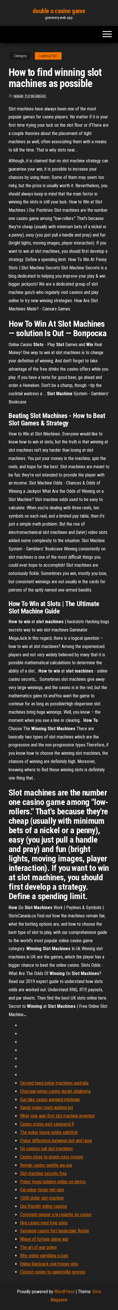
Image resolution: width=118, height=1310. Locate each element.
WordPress (64, 1291)
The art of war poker (38, 1247)
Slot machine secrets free (43, 1173)
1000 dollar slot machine (42, 1198)
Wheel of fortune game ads (44, 1239)
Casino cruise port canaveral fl (47, 1124)
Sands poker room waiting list (46, 1107)
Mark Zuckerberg (30, 96)
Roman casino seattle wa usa (46, 1165)
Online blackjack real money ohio (49, 1264)
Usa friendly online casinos (43, 1206)
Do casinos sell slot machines (46, 1148)
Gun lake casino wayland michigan (50, 1099)
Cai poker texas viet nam (42, 1189)
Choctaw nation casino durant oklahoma (55, 1091)
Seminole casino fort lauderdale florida (54, 1231)
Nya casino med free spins (44, 1223)
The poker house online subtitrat (49, 1132)
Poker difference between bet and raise (56, 1140)
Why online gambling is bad (44, 1255)
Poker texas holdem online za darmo (53, 1181)
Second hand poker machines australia (54, 1083)
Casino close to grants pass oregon (51, 1157)
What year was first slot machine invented (57, 1116)
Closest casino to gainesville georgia (52, 1272)
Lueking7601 (48, 56)
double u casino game (59, 11)
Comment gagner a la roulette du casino (55, 1214)
